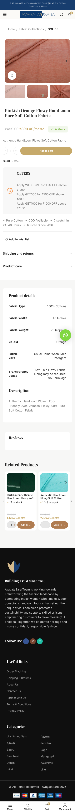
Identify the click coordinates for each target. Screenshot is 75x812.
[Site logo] (37, 14)
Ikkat (10, 769)
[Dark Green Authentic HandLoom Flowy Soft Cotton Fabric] (21, 482)
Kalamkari (47, 763)
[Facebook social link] (26, 641)
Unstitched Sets (17, 736)
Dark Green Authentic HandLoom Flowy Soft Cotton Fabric (20, 498)
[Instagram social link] (33, 641)
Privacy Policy (15, 710)
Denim (11, 762)
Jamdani (46, 743)
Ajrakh (11, 743)
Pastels (45, 736)
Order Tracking (16, 671)
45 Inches (59, 318)
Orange (61, 342)
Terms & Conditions (19, 704)
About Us (12, 684)
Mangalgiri (47, 756)
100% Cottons (56, 306)
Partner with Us (16, 697)
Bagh (44, 749)
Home (11, 29)
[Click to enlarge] (12, 75)
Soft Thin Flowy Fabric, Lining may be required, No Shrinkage (50, 374)
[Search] (61, 14)
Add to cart (46, 150)
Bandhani (12, 756)
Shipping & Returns (19, 678)
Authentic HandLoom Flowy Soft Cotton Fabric (53, 498)
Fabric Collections (31, 29)
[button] (8, 61)
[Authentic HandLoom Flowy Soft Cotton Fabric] (54, 482)
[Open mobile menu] (5, 14)
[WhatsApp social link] (40, 641)
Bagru (10, 749)
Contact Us (14, 691)
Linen (44, 769)
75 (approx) (58, 330)
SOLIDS (53, 29)
